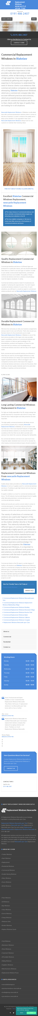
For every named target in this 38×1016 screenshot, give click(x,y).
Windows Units (6, 921)
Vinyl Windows (6, 941)
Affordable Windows (8, 957)
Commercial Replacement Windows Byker (16, 615)
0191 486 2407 (20, 35)
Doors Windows (6, 882)
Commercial (7, 637)
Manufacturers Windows (9, 969)
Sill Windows (5, 902)
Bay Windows (6, 906)
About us (6, 631)
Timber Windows (7, 854)
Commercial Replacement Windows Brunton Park (18, 612)
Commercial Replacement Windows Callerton (17, 617)
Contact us (6, 647)
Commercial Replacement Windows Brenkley (17, 607)
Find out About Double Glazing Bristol (19, 189)
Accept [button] (31, 1012)
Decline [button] (21, 1012)
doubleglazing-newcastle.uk (10, 992)
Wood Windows (6, 949)
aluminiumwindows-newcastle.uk (11, 988)
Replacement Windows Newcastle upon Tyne (17, 622)
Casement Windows (8, 953)
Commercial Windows (8, 870)
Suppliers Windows (7, 965)
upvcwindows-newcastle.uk (10, 996)
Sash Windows (6, 858)
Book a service (6, 19)
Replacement (6, 862)
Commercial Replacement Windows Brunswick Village (19, 610)
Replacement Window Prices (10, 973)
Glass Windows (6, 878)
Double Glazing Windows (9, 874)
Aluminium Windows (8, 945)
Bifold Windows (6, 886)
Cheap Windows (6, 917)
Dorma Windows (7, 913)
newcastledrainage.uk (8, 984)
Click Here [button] (27, 1009)
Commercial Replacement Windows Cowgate (17, 620)
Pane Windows (6, 898)
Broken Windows (7, 925)
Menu (34, 19)
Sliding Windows (6, 961)
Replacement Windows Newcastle (21, 810)
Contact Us (29, 590)
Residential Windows (8, 866)
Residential (6, 642)
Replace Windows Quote (9, 929)
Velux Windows (6, 909)
